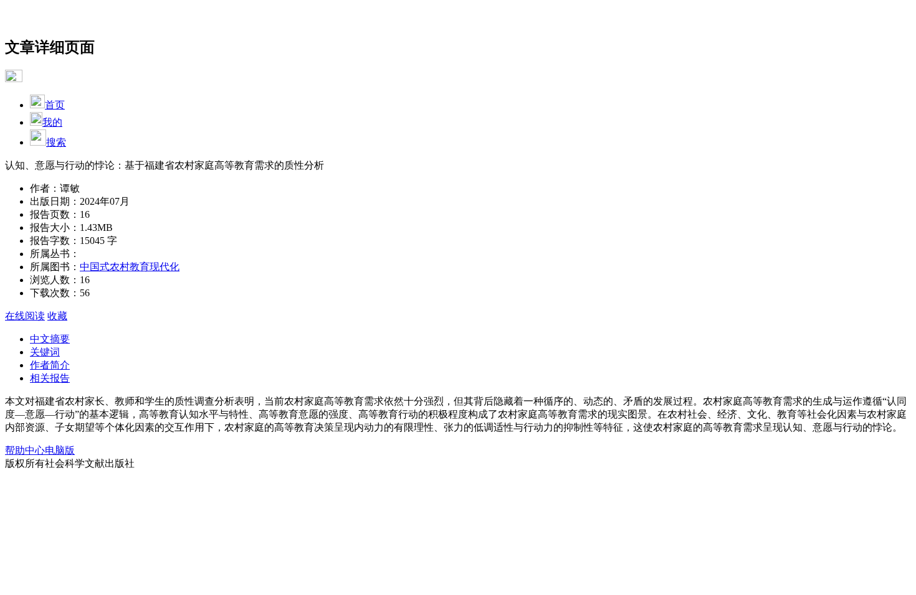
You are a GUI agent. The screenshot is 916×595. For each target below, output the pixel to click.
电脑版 (60, 450)
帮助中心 (25, 450)
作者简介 (50, 365)
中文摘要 (50, 339)
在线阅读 (25, 316)
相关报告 (50, 378)
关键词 (45, 352)
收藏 (57, 316)
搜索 (56, 142)
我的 (52, 122)
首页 (55, 105)
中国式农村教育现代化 (129, 266)
